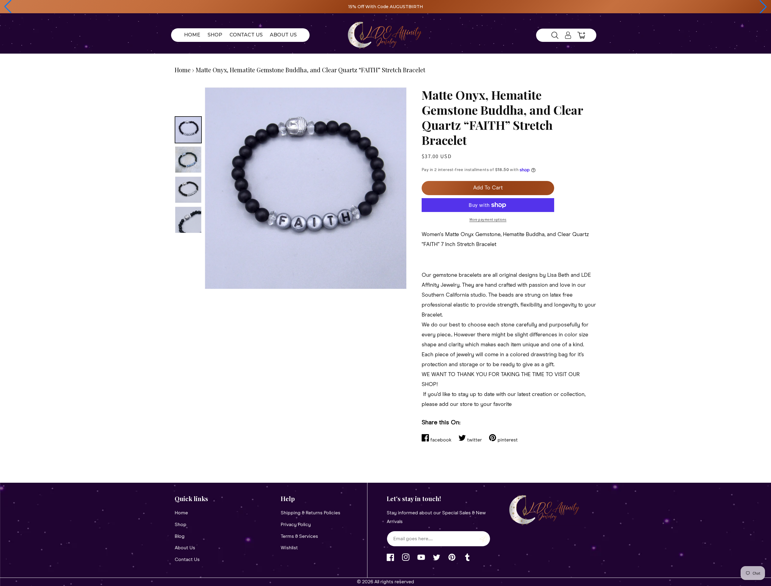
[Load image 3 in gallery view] (188, 189)
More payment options (488, 219)
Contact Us (187, 559)
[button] (7, 6)
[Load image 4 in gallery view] (188, 220)
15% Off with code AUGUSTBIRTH (385, 6)
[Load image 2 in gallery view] (188, 159)
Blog (180, 536)
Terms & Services (299, 536)
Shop (180, 524)
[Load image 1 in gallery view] (188, 130)
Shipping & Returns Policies (310, 512)
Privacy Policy (296, 524)
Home (183, 70)
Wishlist (289, 547)
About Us (185, 547)
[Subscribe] (483, 539)
